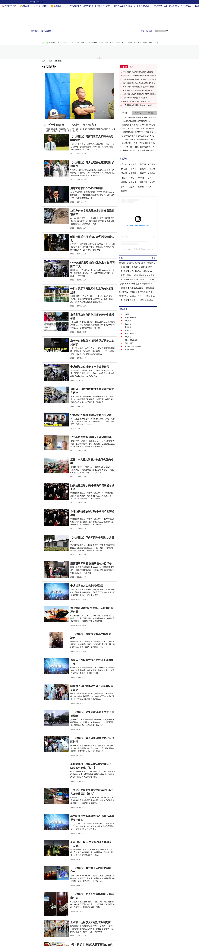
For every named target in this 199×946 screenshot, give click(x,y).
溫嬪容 (131, 187)
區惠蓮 (124, 191)
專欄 (100, 43)
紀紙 (139, 43)
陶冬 (123, 187)
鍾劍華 (133, 164)
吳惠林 (124, 182)
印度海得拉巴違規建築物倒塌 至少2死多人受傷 (139, 90)
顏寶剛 (133, 173)
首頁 (42, 43)
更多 (149, 187)
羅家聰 (152, 169)
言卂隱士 (144, 182)
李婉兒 (133, 182)
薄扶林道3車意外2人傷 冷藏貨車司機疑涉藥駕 (139, 150)
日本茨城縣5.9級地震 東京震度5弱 (135, 98)
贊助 (142, 31)
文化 (124, 43)
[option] (79, 95)
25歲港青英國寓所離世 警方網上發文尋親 (139, 117)
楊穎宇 (143, 173)
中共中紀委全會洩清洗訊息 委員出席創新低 (138, 87)
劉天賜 (143, 164)
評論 (106, 43)
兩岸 (77, 43)
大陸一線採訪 (129, 343)
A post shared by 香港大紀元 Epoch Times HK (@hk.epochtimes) (144, 249)
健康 (118, 43)
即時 (59, 43)
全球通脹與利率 (130, 317)
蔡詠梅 (152, 173)
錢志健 (124, 169)
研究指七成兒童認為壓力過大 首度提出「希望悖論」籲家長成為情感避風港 (139, 102)
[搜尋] (167, 31)
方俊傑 (152, 164)
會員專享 (52, 43)
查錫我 (141, 187)
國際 (83, 43)
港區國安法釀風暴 (131, 340)
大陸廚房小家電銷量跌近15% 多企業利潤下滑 (139, 76)
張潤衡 (141, 178)
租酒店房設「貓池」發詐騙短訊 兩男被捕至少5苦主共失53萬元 (139, 143)
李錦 (149, 178)
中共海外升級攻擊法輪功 (133, 346)
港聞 (71, 43)
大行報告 (128, 337)
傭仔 (132, 178)
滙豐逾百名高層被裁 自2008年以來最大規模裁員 (139, 125)
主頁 (43, 61)
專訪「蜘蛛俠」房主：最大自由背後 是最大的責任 (139, 128)
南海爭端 (128, 324)
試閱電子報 (35, 31)
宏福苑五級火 (129, 350)
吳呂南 (143, 169)
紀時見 (127, 314)
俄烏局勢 (128, 330)
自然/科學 (131, 43)
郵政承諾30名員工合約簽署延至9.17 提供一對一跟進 (139, 136)
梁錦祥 (133, 169)
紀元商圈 (149, 31)
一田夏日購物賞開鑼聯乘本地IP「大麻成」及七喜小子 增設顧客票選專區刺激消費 (139, 105)
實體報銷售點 (46, 31)
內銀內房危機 (129, 333)
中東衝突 (128, 327)
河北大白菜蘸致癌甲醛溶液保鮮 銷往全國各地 (139, 79)
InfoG (94, 43)
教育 (151, 43)
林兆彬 (124, 178)
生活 (112, 43)
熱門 (65, 43)
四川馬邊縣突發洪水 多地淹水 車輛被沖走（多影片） (140, 83)
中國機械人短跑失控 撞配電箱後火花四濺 (138, 72)
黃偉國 (124, 173)
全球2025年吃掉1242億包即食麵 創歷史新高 (139, 132)
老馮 (153, 182)
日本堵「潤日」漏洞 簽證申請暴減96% (138, 147)
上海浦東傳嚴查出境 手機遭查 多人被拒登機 (139, 140)
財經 (88, 43)
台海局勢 (128, 321)
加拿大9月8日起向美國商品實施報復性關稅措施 (139, 94)
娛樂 (156, 43)
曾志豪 (124, 164)
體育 (145, 43)
